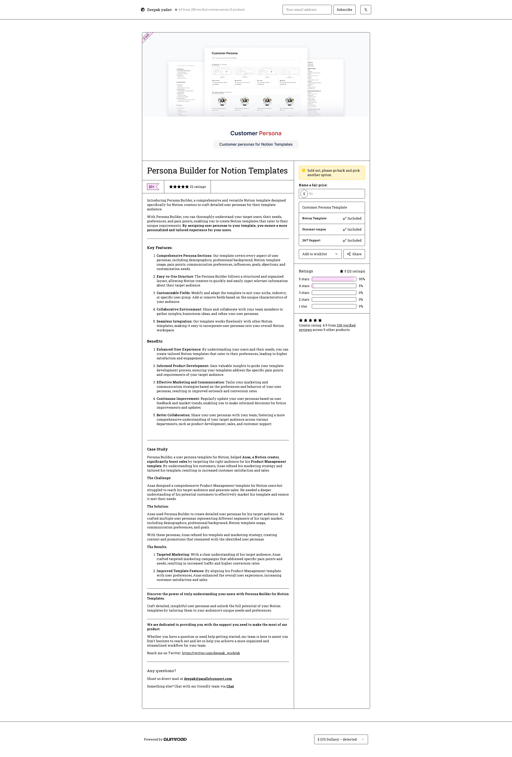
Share (357, 254)
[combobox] (320, 254)
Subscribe (344, 9)
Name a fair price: (313, 185)
